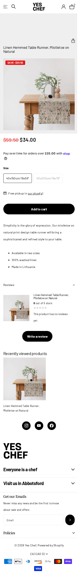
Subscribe (70, 520)
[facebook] (51, 425)
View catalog (5, 7)
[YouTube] (39, 425)
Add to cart (39, 209)
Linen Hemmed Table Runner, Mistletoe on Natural (21, 408)
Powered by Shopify (51, 545)
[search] (13, 6)
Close (39, 469)
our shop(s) (35, 193)
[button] (71, 40)
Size (6, 168)
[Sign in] (63, 7)
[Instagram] (26, 425)
